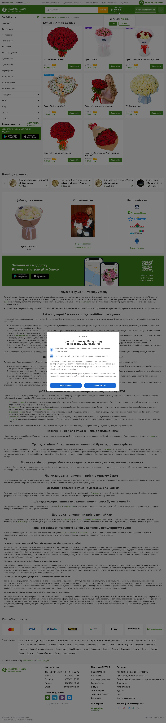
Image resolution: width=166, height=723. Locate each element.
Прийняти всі (100, 385)
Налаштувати (66, 385)
